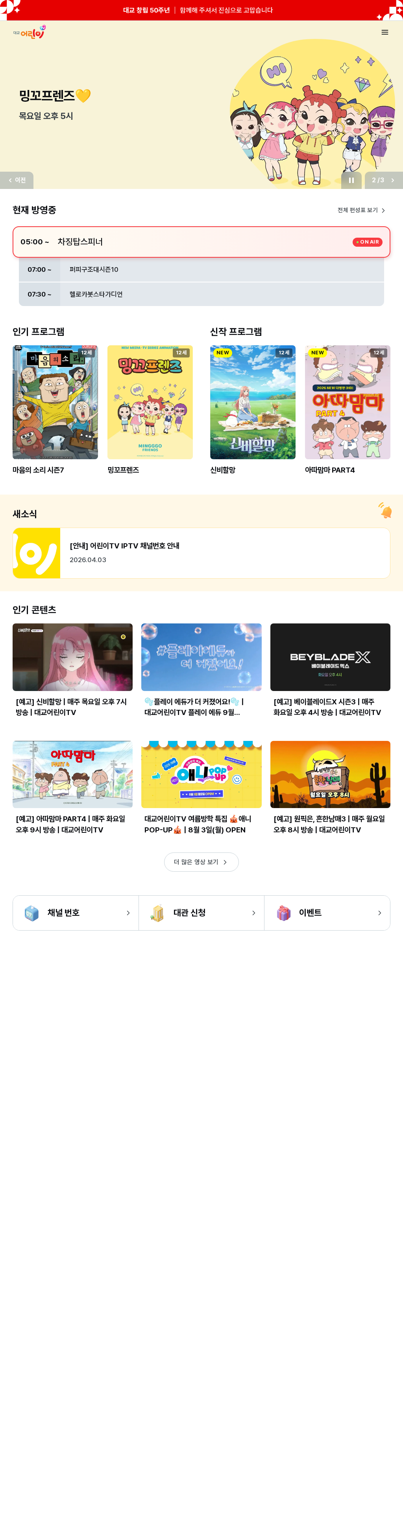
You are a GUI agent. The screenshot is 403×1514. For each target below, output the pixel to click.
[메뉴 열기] (384, 32)
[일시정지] (351, 180)
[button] (55, 416)
